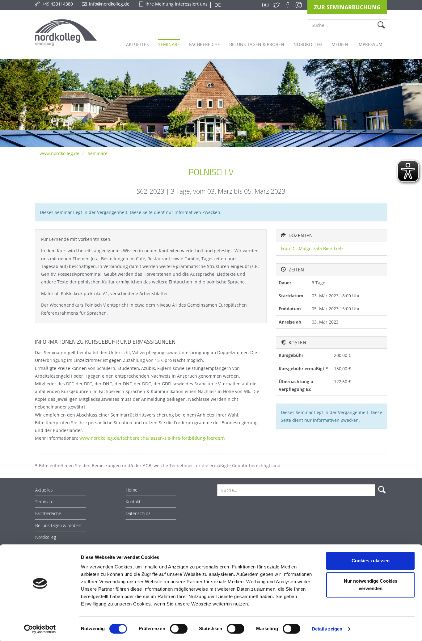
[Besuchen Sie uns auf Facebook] (287, 5)
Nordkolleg (45, 537)
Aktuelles (44, 490)
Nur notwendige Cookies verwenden (370, 584)
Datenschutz (138, 513)
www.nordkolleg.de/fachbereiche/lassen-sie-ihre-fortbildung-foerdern (152, 438)
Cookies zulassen (371, 560)
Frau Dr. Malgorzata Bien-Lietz (312, 248)
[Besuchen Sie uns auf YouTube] (265, 5)
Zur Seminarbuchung (347, 7)
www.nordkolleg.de (59, 153)
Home (131, 490)
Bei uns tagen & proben (58, 525)
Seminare (98, 153)
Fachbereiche (48, 513)
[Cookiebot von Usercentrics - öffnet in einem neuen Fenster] (40, 629)
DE (217, 5)
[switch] (179, 629)
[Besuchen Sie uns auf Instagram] (298, 5)
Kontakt (133, 502)
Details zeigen (327, 628)
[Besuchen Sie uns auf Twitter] (276, 5)
